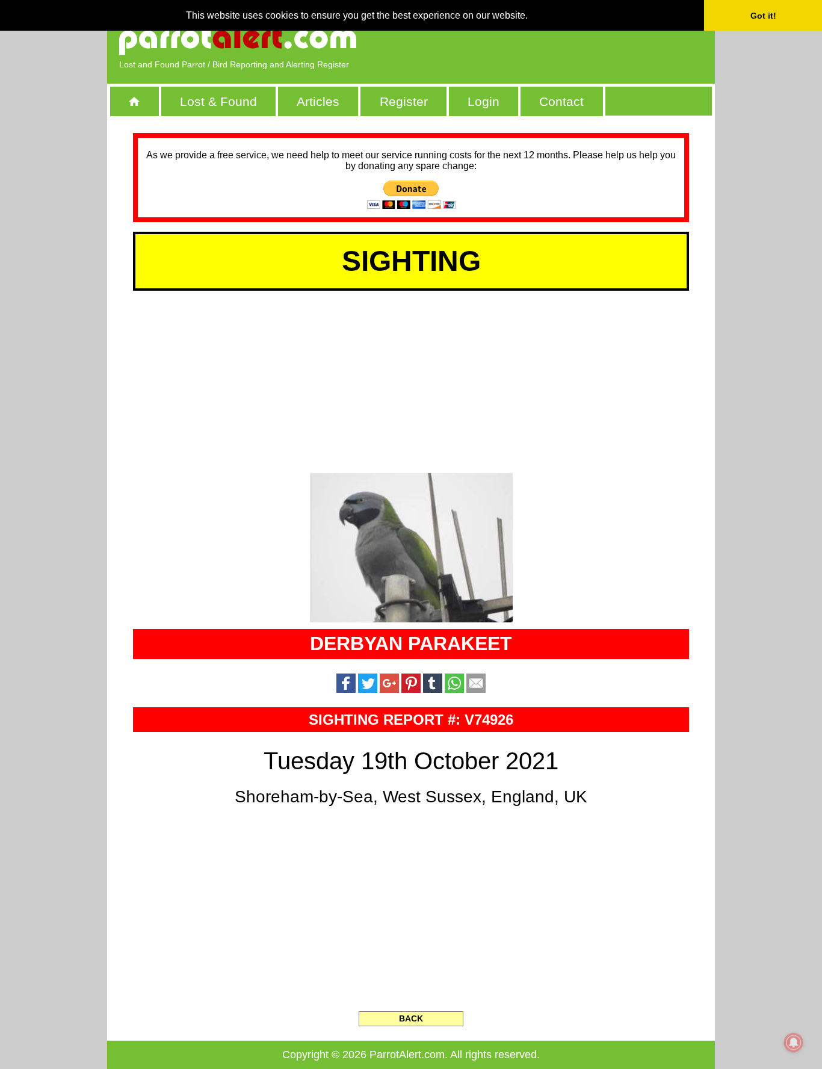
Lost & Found (218, 101)
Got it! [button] (763, 15)
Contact (561, 101)
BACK (411, 1018)
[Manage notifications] (793, 1042)
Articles (318, 101)
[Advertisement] (564, 39)
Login (483, 101)
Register (404, 101)
